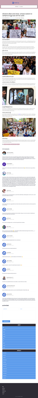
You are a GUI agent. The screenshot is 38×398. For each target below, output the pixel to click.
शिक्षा (3, 338)
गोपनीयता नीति (4, 391)
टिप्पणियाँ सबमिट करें (6, 321)
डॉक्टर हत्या (9, 144)
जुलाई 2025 (4, 375)
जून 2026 (4, 355)
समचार (4, 347)
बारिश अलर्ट (16, 6)
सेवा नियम (3, 389)
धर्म (3, 340)
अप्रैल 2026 (5, 359)
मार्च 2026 (4, 362)
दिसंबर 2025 (5, 364)
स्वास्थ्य (19, 114)
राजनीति (4, 329)
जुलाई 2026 (4, 352)
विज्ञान (4, 343)
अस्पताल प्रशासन (13, 144)
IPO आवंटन (21, 6)
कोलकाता (5, 144)
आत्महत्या (18, 144)
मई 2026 (4, 357)
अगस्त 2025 (4, 373)
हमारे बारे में (3, 388)
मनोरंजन (4, 336)
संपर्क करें (3, 392)
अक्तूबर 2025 (5, 368)
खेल (3, 327)
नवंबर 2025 (4, 366)
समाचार (4, 334)
